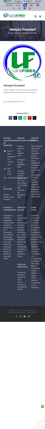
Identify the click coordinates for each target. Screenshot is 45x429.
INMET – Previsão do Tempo (35, 268)
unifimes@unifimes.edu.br (10, 178)
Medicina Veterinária (35, 185)
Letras (33, 180)
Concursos (35, 218)
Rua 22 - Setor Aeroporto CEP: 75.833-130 (10, 158)
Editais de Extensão (7, 255)
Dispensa (34, 223)
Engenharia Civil (35, 171)
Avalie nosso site (8, 228)
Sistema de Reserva (21, 243)
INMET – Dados (34, 274)
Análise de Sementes (21, 273)
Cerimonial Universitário (36, 236)
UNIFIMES (11, 310)
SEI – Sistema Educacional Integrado (22, 237)
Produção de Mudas (22, 288)
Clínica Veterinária (21, 283)
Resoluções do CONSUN (8, 233)
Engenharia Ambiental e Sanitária (35, 165)
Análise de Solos (21, 278)
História (6, 194)
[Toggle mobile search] (35, 16)
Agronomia (35, 148)
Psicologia (35, 192)
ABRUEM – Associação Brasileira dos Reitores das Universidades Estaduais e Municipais (36, 255)
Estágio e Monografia (35, 231)
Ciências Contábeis (35, 152)
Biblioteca (35, 239)
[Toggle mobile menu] (40, 16)
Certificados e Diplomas (21, 248)
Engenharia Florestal (35, 176)
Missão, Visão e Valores (8, 198)
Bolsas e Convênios (35, 226)
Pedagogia (35, 189)
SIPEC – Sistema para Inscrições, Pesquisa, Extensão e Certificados (22, 226)
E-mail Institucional (22, 216)
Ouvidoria (7, 225)
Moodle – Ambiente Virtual (21, 253)
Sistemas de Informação (35, 195)
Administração (36, 146)
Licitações (35, 220)
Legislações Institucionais (8, 221)
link (23, 102)
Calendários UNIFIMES (8, 216)
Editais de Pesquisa (7, 250)
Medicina (34, 182)
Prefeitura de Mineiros (36, 243)
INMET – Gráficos (34, 279)
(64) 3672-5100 (9, 171)
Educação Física (35, 159)
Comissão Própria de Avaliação (7, 244)
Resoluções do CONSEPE (8, 238)
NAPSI (6, 259)
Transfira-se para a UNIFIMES (35, 285)
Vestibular (35, 215)
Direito (33, 156)
